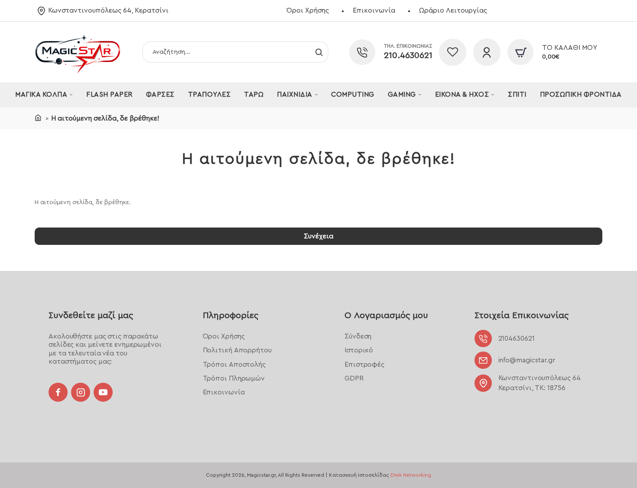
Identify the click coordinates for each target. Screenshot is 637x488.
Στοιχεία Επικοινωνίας (521, 315)
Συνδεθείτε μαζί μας (91, 315)
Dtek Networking (410, 475)
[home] (38, 117)
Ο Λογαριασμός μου (386, 315)
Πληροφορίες (230, 315)
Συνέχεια (318, 236)
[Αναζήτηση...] (319, 52)
